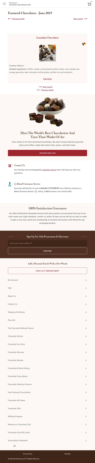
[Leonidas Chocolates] (47, 53)
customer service (49, 170)
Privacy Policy (27, 454)
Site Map (67, 454)
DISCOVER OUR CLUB (47, 153)
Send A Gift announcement (47, 271)
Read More (47, 79)
